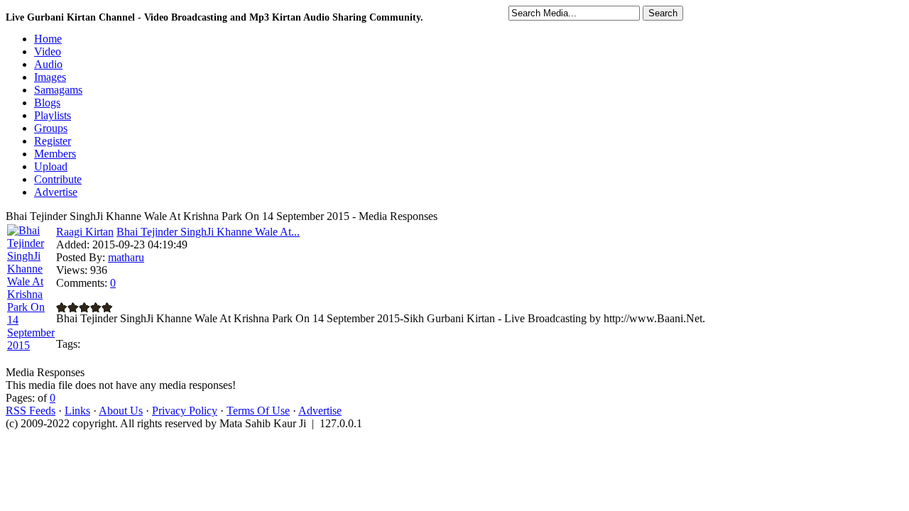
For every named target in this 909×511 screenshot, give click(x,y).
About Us (121, 411)
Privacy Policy (184, 411)
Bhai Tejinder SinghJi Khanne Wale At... (208, 232)
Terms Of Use (258, 411)
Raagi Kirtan (85, 232)
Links (77, 411)
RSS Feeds (30, 411)
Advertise (320, 411)
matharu (126, 257)
